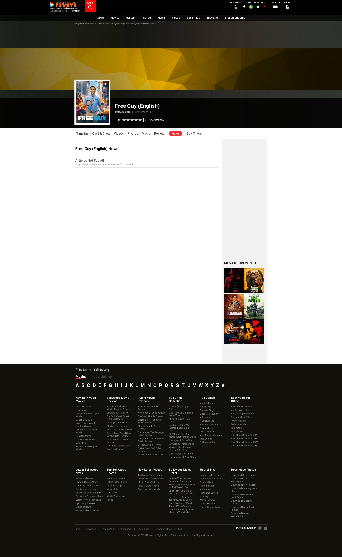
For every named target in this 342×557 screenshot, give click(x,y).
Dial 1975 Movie (84, 406)
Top (207, 397)
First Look (112, 492)
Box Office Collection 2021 (244, 442)
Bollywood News (84, 478)
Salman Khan (206, 428)
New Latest (150, 469)
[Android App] (260, 528)
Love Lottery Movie (85, 439)
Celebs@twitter (208, 482)
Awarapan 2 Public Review (151, 412)
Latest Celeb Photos (117, 482)
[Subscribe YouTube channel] (264, 7)
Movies (100, 23)
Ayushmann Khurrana (211, 435)
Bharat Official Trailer (210, 507)
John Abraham (207, 431)
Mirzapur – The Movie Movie (87, 431)
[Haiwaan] (254, 331)
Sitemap (204, 496)
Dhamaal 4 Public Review (150, 416)
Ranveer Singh (207, 410)
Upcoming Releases (86, 503)
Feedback (126, 529)
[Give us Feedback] (275, 7)
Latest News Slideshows (88, 499)
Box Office (175, 399)
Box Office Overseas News (89, 496)
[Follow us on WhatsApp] (251, 7)
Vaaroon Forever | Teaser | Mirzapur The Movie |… (182, 511)
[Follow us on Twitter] (258, 7)
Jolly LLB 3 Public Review (151, 454)
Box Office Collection (242, 406)
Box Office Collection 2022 (244, 438)
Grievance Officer (163, 529)
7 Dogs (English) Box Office (179, 407)
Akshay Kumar (207, 403)
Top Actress (237, 431)
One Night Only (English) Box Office (181, 414)
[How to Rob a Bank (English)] (254, 306)
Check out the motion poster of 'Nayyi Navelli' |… (182, 492)
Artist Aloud (206, 489)
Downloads (243, 469)
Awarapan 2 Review (117, 422)
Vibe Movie (81, 443)
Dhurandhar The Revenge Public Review (151, 433)
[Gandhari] (234, 306)
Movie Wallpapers (116, 496)
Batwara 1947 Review (117, 412)
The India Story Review (118, 445)
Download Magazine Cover (241, 502)
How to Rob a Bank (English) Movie (85, 424)
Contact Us (143, 529)
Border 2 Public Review (149, 444)
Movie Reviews (83, 507)
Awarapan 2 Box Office (180, 440)
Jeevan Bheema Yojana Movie (87, 415)
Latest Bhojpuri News (211, 478)
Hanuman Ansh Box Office (182, 457)
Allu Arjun (205, 417)
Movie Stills (112, 489)
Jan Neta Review (115, 449)
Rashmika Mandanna (211, 424)
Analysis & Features (241, 410)
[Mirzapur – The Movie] (234, 331)
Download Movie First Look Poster (242, 496)
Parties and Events (116, 478)
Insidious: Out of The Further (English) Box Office (179, 428)
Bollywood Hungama (84, 23)
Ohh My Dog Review (117, 426)
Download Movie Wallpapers (239, 514)
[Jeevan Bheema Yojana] (254, 280)
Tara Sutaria (206, 438)
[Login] (287, 7)
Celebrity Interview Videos (151, 478)
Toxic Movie (82, 410)
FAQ (180, 529)
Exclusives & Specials (149, 489)
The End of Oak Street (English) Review (118, 417)
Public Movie (146, 399)
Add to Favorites (106, 84)
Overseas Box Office (241, 417)
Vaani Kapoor (207, 421)
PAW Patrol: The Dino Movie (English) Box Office (182, 435)
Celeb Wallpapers (116, 485)
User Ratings (141, 120)
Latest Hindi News (209, 475)
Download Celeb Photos (243, 475)
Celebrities (104, 376)
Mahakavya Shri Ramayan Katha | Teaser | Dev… (182, 486)
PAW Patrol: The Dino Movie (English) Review (118, 407)
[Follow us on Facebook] (244, 6)
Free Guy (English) (115, 23)
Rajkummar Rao (208, 442)
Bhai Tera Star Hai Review (119, 429)
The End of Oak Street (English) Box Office (180, 448)
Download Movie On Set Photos (243, 508)
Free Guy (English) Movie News (141, 23)
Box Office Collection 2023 (244, 435)
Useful (208, 469)
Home (77, 529)
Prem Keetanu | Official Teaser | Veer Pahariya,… (181, 504)
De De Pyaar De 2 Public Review (150, 449)
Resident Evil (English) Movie (87, 448)
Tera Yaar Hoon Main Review (117, 440)
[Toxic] (234, 280)
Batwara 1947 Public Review (148, 407)
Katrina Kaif (206, 406)
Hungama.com (207, 485)
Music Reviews (207, 503)
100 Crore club (238, 420)
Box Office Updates (86, 489)
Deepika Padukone (209, 413)
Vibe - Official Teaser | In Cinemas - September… (181, 479)
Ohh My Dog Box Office (181, 453)
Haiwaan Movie (83, 436)
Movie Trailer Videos (148, 482)
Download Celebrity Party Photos (244, 489)
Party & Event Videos (148, 485)
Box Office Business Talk (88, 492)
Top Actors (236, 428)
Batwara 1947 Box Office (181, 444)
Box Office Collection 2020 (244, 445)
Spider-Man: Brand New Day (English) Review (119, 434)
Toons (110, 499)
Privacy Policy (108, 529)
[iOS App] (266, 528)
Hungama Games (209, 492)
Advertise (91, 529)
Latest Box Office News (88, 485)
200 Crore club (238, 424)
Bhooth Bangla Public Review (149, 427)
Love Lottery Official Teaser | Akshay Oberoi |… (182, 498)
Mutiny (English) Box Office (179, 420)
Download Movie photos (243, 484)
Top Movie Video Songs (150, 475)
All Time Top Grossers (242, 413)
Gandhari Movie (84, 420)
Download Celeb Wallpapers (239, 480)
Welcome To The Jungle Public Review (150, 421)
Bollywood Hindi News (87, 510)
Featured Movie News (87, 482)
